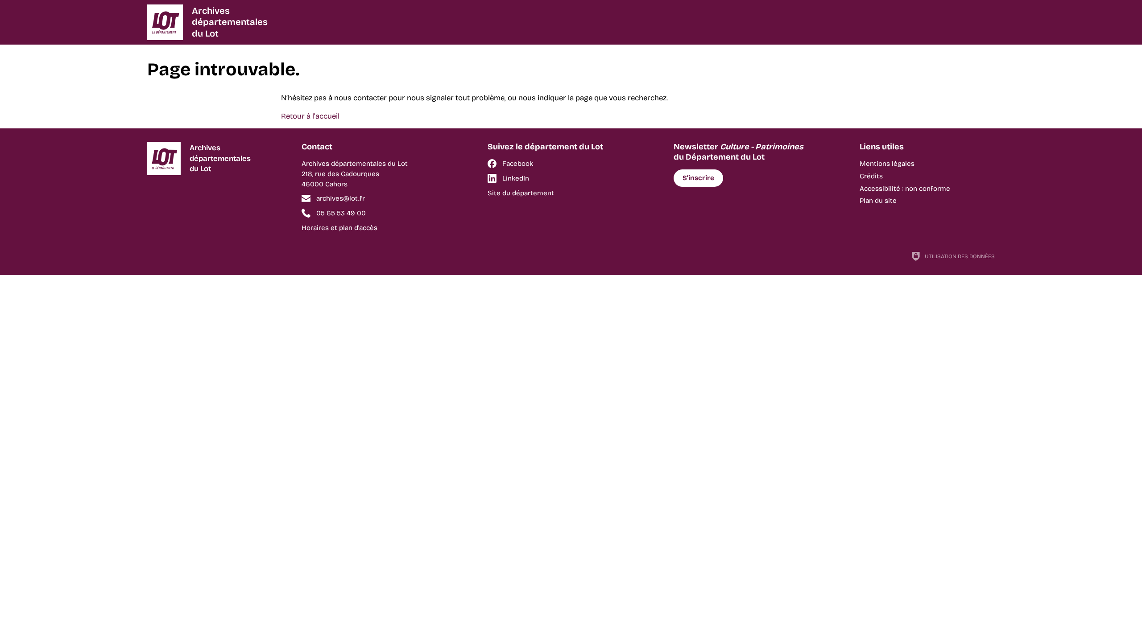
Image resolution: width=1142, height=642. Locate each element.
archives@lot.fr (340, 198)
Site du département (521, 193)
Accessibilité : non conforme (905, 189)
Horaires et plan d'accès (339, 228)
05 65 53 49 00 (341, 213)
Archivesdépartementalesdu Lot (230, 21)
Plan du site (878, 201)
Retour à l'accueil (310, 116)
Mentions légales (887, 164)
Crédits (871, 176)
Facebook (517, 164)
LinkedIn (515, 178)
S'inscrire (698, 178)
